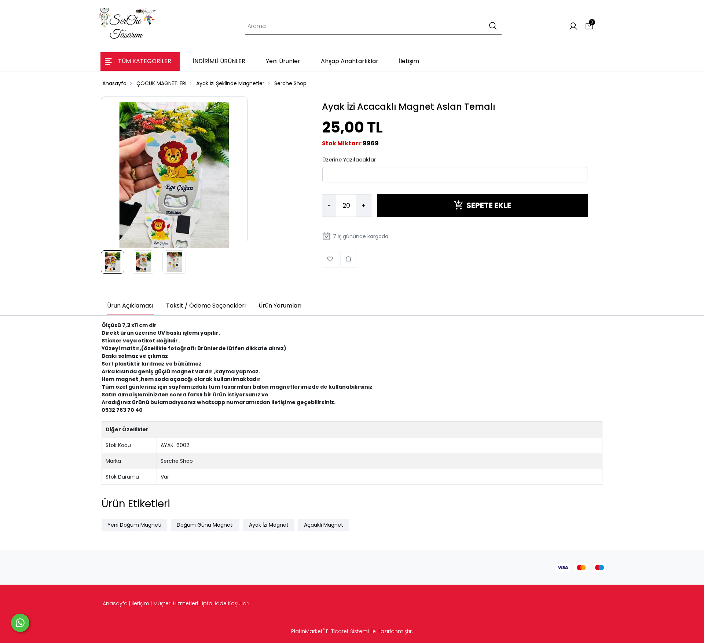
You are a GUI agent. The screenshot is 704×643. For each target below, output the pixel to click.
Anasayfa (115, 603)
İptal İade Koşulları (225, 603)
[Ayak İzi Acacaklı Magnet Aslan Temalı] (174, 175)
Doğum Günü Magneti (205, 524)
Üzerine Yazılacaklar (349, 159)
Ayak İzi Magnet (269, 524)
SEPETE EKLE (488, 205)
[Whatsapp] (20, 623)
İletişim (140, 603)
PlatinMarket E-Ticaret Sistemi (330, 631)
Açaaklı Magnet (323, 524)
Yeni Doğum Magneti (134, 524)
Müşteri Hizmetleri (175, 603)
